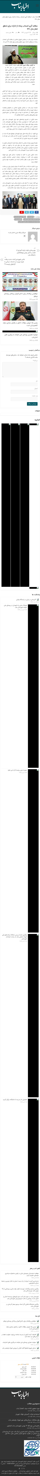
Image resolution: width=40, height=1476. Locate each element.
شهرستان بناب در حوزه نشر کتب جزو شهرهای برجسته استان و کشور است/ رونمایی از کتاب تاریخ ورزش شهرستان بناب (21, 1297)
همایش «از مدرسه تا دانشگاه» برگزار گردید (15, 1099)
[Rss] (24, 1468)
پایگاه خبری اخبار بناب (20, 217)
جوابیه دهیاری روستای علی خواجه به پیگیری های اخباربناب (19, 1342)
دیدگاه (35, 361)
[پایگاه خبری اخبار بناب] (20, 6)
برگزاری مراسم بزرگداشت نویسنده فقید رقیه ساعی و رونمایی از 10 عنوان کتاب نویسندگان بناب (20, 1290)
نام (37, 381)
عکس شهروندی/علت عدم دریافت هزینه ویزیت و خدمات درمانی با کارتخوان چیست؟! (14, 260)
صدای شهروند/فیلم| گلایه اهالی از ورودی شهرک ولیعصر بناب (19, 1348)
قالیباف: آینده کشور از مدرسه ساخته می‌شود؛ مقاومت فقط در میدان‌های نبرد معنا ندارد (20, 1335)
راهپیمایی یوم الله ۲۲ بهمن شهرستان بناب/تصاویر (23, 1425)
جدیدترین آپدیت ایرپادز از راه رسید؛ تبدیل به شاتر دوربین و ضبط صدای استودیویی (20, 1282)
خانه (37, 17)
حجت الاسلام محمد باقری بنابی (31, 219)
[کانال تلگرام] (19, 1468)
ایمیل (36, 388)
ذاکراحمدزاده (18, 219)
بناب (33, 17)
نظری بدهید (8, 33)
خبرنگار (34, 33)
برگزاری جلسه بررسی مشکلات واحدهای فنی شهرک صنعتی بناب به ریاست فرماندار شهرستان (14, 937)
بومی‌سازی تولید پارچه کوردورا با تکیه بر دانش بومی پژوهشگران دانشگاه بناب (26, 251)
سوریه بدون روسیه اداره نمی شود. (17, 770)
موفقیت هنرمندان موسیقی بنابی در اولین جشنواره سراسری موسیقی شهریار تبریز (22, 1274)
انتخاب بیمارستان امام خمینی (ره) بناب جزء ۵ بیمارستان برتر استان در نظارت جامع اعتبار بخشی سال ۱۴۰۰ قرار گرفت (21, 1433)
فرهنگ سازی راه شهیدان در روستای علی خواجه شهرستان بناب (15, 606)
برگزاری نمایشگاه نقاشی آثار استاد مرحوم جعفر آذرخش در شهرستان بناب (22, 1305)
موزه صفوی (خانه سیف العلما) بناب (28, 1408)
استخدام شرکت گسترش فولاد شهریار (28, 1414)
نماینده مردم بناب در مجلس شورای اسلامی (29, 222)
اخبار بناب (30, 217)
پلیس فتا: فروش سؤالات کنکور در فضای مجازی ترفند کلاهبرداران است (22, 1328)
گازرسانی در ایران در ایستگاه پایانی (26, 599)
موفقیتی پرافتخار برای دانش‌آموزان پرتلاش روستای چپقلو (19, 1321)
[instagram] (22, 1468)
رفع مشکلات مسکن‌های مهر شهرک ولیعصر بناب (24, 1420)
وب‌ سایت (35, 396)
